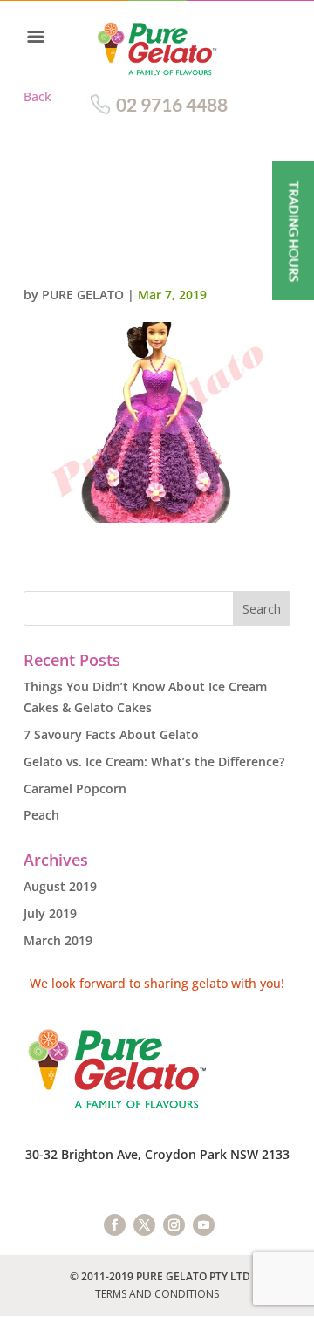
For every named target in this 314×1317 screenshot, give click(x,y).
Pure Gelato (83, 294)
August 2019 (60, 886)
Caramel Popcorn (75, 788)
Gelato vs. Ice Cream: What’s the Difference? (154, 761)
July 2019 (50, 913)
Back (37, 96)
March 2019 (58, 940)
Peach (41, 814)
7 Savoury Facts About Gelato (111, 734)
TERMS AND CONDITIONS (157, 1293)
